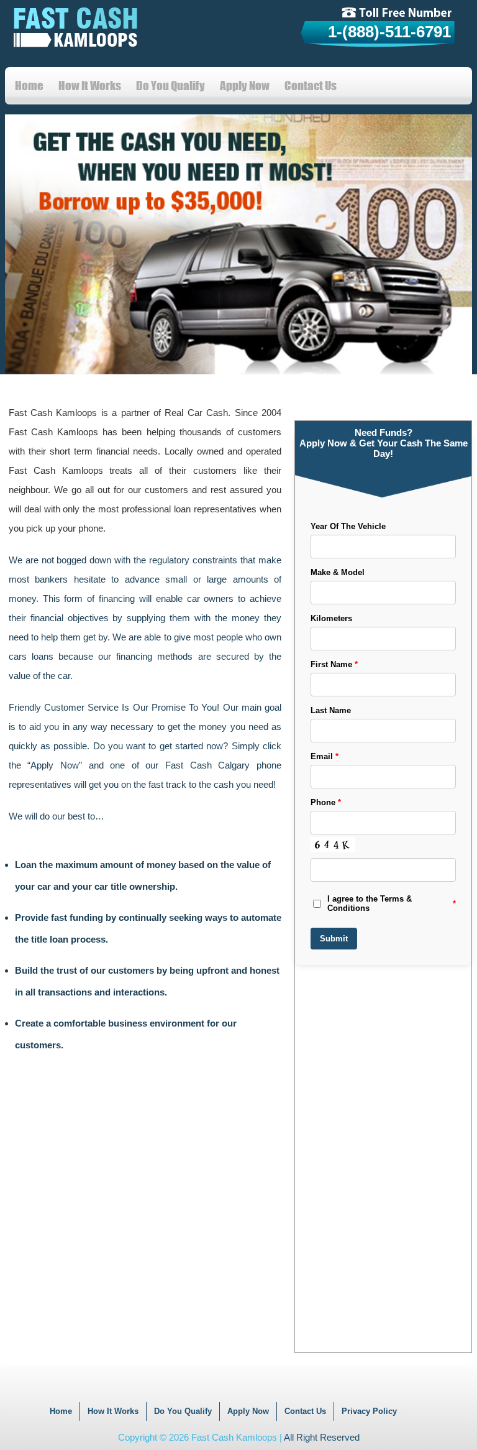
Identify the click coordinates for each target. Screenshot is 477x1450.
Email (324, 756)
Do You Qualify (170, 85)
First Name (334, 664)
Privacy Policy (369, 1411)
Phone (326, 802)
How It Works (89, 85)
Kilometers (331, 618)
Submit (334, 938)
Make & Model (338, 572)
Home (29, 85)
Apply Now (245, 85)
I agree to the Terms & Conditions (391, 903)
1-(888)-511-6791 (389, 31)
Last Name (331, 710)
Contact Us (310, 85)
